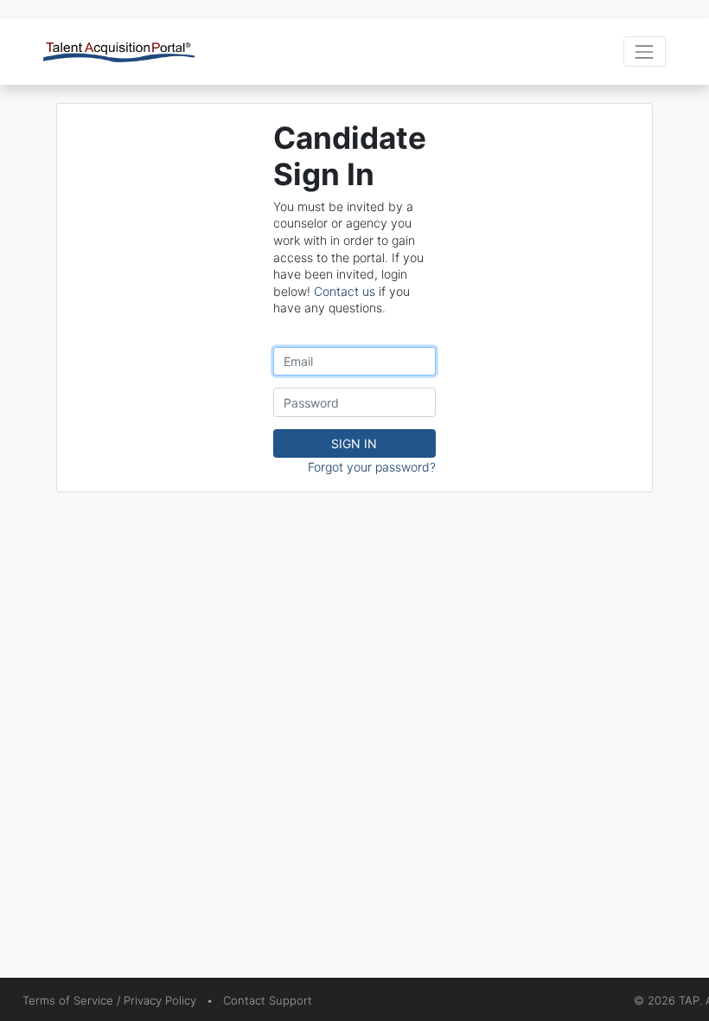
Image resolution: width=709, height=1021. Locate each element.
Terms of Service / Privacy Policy (109, 1000)
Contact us (344, 291)
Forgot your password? (372, 466)
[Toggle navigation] (644, 51)
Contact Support (267, 1000)
